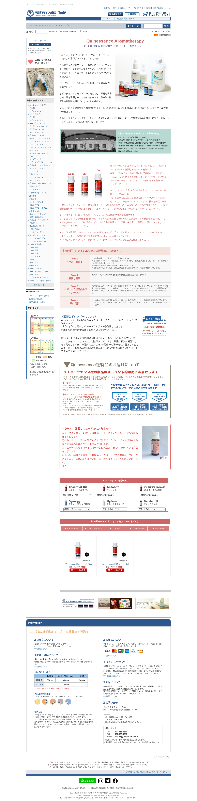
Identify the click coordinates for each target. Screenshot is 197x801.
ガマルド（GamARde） (38, 241)
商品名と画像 (64, 31)
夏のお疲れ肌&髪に (36, 299)
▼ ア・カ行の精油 (72, 529)
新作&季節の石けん (36, 226)
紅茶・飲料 (33, 275)
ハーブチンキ (34, 256)
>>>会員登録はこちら (111, 676)
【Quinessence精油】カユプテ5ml (115, 564)
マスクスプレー (35, 205)
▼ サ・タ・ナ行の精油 (93, 529)
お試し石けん (34, 229)
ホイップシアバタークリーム (40, 162)
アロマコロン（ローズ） (38, 193)
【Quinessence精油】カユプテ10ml (78, 564)
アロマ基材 (33, 247)
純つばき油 (33, 150)
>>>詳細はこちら (41, 649)
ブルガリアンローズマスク (39, 138)
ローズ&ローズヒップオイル (40, 147)
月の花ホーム (165, 772)
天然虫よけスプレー (37, 217)
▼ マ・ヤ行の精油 (137, 529)
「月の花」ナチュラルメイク (40, 165)
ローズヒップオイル (37, 144)
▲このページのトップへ (162, 757)
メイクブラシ (34, 180)
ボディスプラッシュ (37, 189)
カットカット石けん (37, 232)
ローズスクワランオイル (38, 141)
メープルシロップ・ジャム (39, 272)
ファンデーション (36, 168)
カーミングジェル (36, 202)
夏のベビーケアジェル (38, 214)
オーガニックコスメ (37, 235)
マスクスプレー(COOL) (38, 208)
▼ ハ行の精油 (115, 529)
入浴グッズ (33, 262)
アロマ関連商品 (35, 244)
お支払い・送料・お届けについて (117, 8)
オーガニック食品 (36, 269)
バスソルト (33, 199)
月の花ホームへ (40, 285)
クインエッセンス (36, 132)
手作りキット (34, 266)
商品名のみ (53, 31)
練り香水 (32, 196)
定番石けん (33, 223)
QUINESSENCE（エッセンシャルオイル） (42, 25)
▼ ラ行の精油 (158, 529)
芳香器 (32, 259)
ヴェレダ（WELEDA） (38, 238)
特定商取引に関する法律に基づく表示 (140, 772)
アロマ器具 (33, 253)
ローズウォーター (36, 159)
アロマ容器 (33, 250)
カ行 (59, 25)
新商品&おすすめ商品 (37, 302)
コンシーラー (34, 171)
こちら (37, 48)
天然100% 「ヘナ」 (37, 186)
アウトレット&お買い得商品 (40, 281)
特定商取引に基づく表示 (153, 8)
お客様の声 (137, 8)
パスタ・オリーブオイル (38, 278)
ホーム (168, 8)
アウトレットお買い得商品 (39, 296)
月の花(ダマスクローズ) (38, 126)
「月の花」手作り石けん (38, 220)
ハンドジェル (34, 211)
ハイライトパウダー (37, 177)
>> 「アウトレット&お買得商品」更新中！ (118, 19)
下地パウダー (34, 174)
